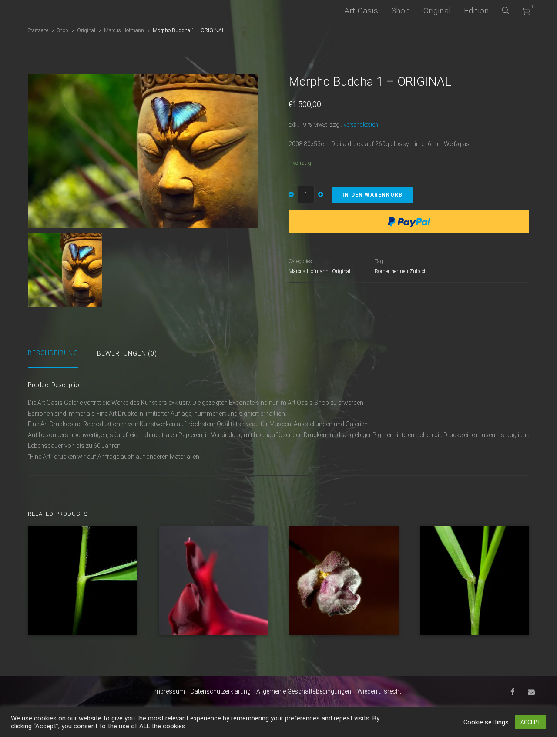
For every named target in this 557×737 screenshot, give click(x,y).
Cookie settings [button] (486, 722)
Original (437, 11)
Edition (476, 11)
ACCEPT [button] (530, 722)
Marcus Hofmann (124, 30)
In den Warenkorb (372, 195)
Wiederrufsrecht (379, 691)
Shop (400, 11)
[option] (143, 151)
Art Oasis (361, 11)
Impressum (169, 691)
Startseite (38, 30)
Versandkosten (360, 124)
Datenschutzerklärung (221, 691)
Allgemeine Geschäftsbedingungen (303, 691)
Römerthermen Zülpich (401, 271)
